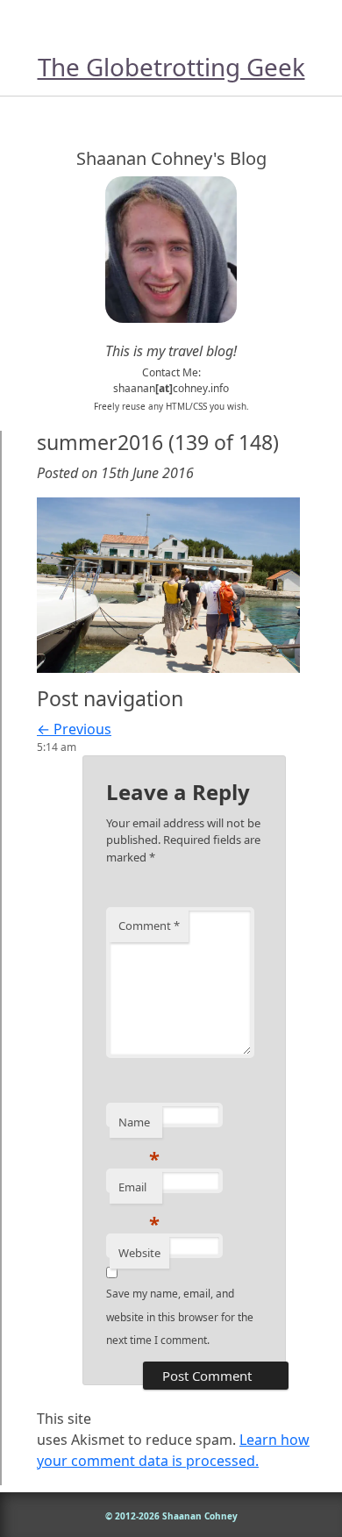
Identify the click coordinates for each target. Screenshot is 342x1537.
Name (139, 1126)
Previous (74, 729)
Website (139, 1253)
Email (139, 1191)
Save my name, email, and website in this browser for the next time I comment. (179, 1317)
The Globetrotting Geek (171, 66)
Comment (149, 925)
